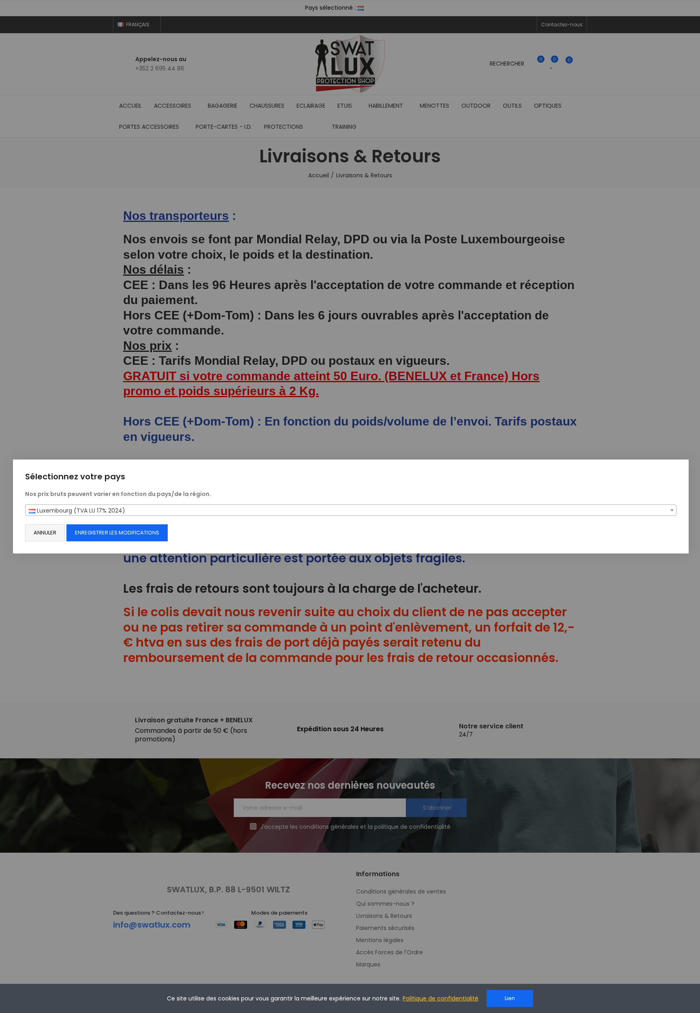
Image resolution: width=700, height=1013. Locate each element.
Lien (510, 998)
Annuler (45, 532)
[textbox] (351, 510)
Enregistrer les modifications (117, 532)
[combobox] (351, 510)
